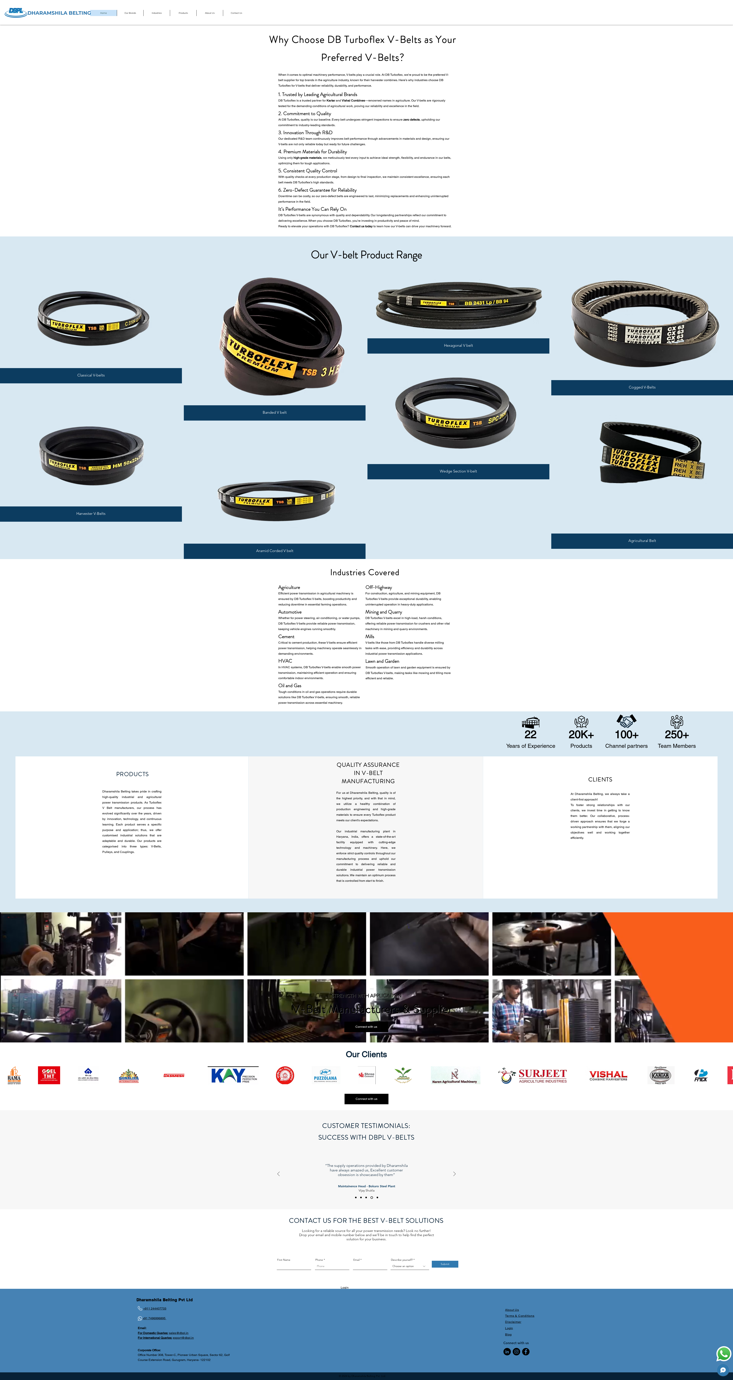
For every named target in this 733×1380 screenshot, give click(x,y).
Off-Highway (379, 587)
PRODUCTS (132, 774)
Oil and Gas (289, 685)
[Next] (454, 1174)
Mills (369, 636)
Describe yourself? (402, 1259)
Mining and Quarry (383, 611)
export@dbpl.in (183, 1338)
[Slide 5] (377, 1197)
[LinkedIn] (507, 1351)
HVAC (285, 660)
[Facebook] (526, 1351)
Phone (319, 1259)
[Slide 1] (356, 1197)
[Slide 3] (372, 1197)
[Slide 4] (362, 1197)
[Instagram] (516, 1351)
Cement (286, 636)
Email (356, 1259)
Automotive (290, 611)
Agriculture (289, 587)
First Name (283, 1259)
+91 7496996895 (154, 1318)
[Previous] (278, 1174)
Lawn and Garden (382, 661)
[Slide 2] (367, 1197)
